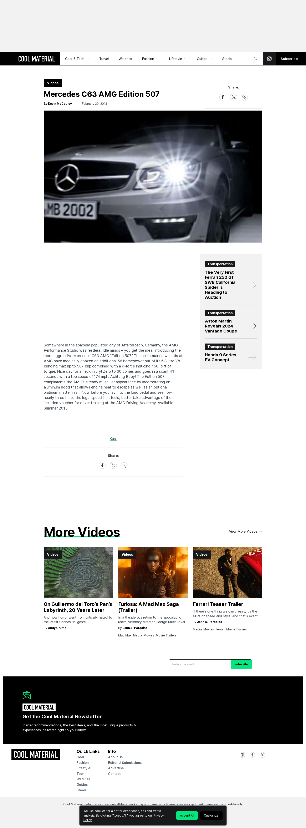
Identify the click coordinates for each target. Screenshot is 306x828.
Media (137, 635)
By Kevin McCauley (58, 103)
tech (81, 774)
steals (227, 59)
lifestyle (83, 768)
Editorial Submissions (125, 763)
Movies (149, 635)
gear (80, 757)
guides (82, 784)
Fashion (148, 59)
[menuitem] (77, 58)
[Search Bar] (256, 58)
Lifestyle (175, 59)
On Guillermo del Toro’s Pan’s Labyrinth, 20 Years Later (78, 607)
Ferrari (220, 629)
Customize (211, 815)
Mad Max (124, 635)
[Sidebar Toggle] (9, 58)
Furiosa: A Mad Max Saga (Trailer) (148, 607)
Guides (202, 59)
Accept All (187, 815)
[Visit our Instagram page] (269, 58)
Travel (104, 59)
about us (115, 757)
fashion (83, 763)
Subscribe (289, 59)
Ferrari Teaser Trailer (218, 604)
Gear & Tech (74, 59)
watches (83, 779)
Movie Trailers (166, 635)
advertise (116, 768)
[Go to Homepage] (36, 59)
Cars (113, 438)
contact (114, 774)
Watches (125, 59)
